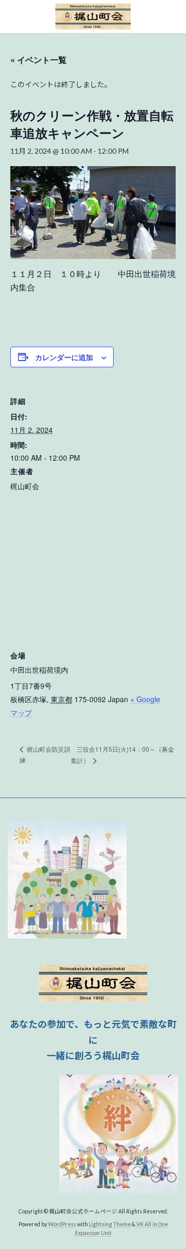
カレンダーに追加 (64, 357)
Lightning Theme (110, 1224)
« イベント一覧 (38, 60)
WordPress (62, 1224)
